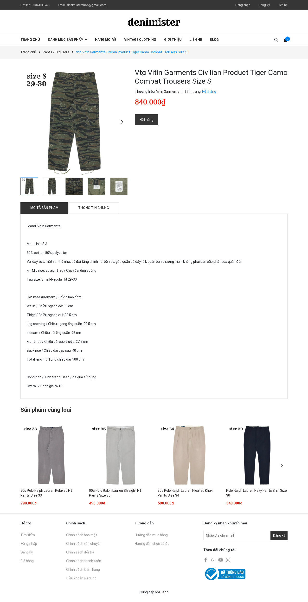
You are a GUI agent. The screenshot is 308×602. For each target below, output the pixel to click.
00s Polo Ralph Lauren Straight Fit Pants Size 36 (115, 493)
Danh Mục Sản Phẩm (66, 40)
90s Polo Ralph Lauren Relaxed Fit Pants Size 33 (46, 493)
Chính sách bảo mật (81, 535)
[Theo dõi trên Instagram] (228, 560)
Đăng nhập (242, 5)
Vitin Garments (168, 91)
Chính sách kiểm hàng (83, 569)
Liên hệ (283, 5)
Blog (214, 40)
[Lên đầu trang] (299, 593)
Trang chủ (30, 40)
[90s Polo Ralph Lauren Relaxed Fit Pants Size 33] (51, 455)
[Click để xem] (74, 121)
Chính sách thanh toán (83, 561)
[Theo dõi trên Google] (213, 560)
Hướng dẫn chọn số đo (152, 544)
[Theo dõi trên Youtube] (221, 560)
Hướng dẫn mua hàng (151, 535)
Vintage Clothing (140, 40)
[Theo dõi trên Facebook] (206, 560)
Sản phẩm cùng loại (45, 409)
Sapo (164, 592)
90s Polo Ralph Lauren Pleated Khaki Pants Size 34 (185, 493)
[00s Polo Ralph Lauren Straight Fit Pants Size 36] (119, 455)
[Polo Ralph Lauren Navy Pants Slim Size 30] (257, 455)
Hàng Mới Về (105, 40)
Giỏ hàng (27, 561)
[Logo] (154, 22)
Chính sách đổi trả (80, 552)
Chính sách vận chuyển (84, 544)
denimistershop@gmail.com (86, 5)
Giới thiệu (173, 40)
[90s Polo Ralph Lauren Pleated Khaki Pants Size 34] (188, 455)
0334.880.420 (41, 5)
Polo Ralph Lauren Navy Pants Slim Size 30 (256, 493)
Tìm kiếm (27, 535)
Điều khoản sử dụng (81, 578)
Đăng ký (264, 5)
